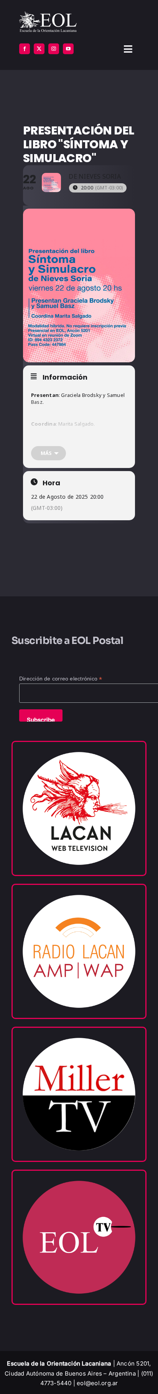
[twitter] (39, 48)
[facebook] (24, 48)
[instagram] (53, 48)
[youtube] (68, 48)
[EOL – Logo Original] (48, 14)
